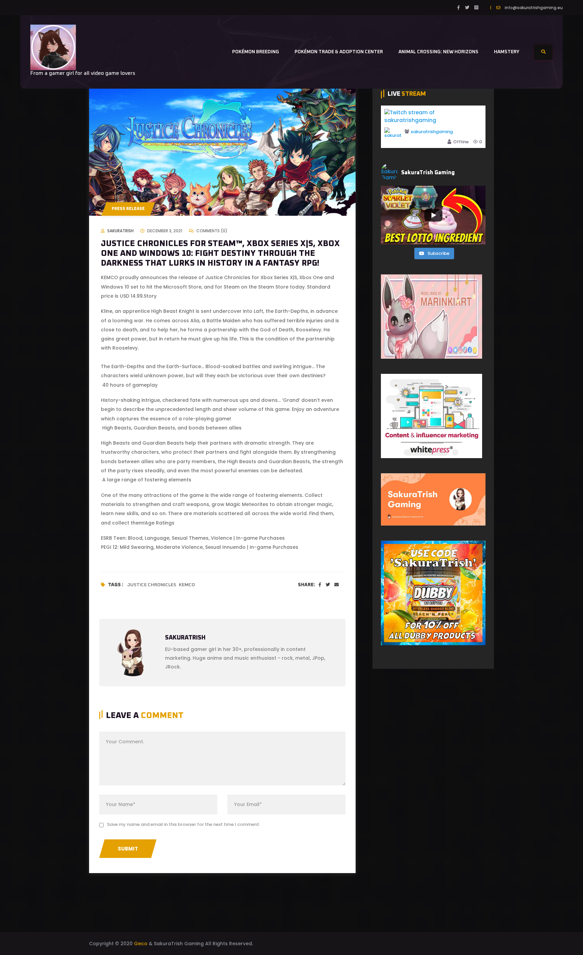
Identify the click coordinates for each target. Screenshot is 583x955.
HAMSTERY (506, 52)
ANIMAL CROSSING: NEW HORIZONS (438, 52)
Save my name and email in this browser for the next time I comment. (183, 824)
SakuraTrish (120, 231)
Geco (140, 943)
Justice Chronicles (151, 585)
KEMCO (187, 585)
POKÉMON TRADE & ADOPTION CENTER (339, 52)
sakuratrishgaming (432, 132)
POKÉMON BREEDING (255, 52)
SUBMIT (128, 848)
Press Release (128, 209)
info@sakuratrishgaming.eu (534, 7)
